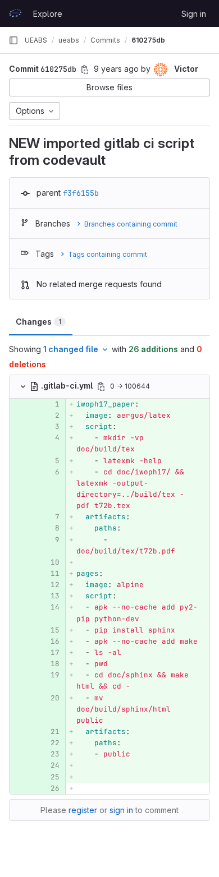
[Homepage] (15, 13)
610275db (148, 40)
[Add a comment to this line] (9, 404)
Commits (105, 40)
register (83, 810)
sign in (121, 810)
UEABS (36, 40)
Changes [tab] (38, 321)
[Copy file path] (101, 386)
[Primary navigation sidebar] (13, 40)
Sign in (193, 14)
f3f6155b (81, 193)
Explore (47, 14)
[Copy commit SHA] (85, 69)
